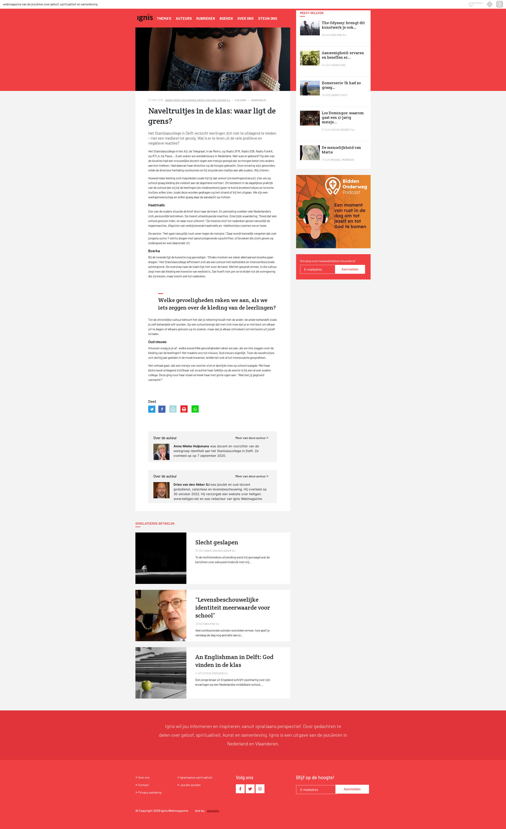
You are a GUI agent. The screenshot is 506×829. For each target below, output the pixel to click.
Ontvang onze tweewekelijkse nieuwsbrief (328, 261)
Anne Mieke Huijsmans (181, 100)
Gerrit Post (339, 95)
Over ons (245, 18)
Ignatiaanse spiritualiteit (196, 777)
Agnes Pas (338, 65)
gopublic (213, 810)
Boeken (226, 18)
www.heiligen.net (186, 499)
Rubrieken (205, 18)
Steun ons (267, 18)
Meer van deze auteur (250, 438)
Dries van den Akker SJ (214, 100)
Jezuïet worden (190, 785)
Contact (143, 785)
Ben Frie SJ (338, 35)
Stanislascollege (229, 451)
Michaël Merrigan (342, 159)
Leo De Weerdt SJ (343, 129)
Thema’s (164, 18)
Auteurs (184, 18)
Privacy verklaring (149, 792)
